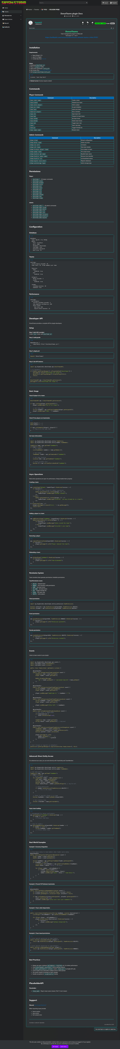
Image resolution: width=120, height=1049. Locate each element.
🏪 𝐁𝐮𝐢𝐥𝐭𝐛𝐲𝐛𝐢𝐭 (6, 27)
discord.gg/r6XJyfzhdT (46, 70)
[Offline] (32, 24)
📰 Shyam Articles (7, 19)
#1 (113, 28)
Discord (44, 59)
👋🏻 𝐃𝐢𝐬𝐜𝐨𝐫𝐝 (5, 23)
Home (6, 8)
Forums (6, 11)
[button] (21, 15)
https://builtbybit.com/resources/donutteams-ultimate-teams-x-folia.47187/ (71, 37)
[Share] (111, 28)
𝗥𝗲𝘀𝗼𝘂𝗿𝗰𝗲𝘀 (8, 15)
